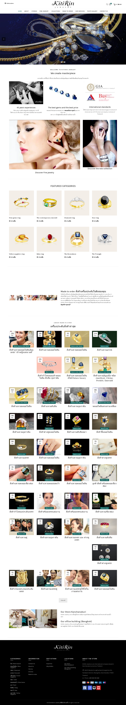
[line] (94, 688)
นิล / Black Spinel (15, 663)
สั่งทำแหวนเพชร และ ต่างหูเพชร (77, 538)
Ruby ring (40, 254)
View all (63, 600)
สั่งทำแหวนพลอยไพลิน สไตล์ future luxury (77, 376)
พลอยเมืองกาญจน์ (70, 110)
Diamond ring (69, 218)
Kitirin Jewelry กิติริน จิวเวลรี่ (59, 702)
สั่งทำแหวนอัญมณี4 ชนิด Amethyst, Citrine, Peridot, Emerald (104, 378)
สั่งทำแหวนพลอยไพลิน (49, 350)
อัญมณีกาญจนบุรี (65, 304)
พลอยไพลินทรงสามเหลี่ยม (104, 406)
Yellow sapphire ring (16, 254)
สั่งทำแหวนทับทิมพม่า (77, 432)
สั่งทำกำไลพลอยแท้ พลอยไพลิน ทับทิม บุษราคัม (49, 376)
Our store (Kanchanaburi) (69, 664)
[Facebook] (85, 688)
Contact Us (104, 11)
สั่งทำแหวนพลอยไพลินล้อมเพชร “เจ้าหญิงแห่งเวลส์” (21, 351)
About (26, 11)
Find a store (10, 3)
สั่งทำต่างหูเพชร (104, 457)
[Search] (106, 4)
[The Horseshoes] (76, 239)
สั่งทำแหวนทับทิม (49, 406)
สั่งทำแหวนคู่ (21, 537)
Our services (80, 11)
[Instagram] (90, 688)
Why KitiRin (49, 666)
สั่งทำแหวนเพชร (21, 457)
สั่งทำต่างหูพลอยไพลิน (49, 432)
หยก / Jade (13, 679)
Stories (34, 11)
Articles (15, 346)
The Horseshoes (70, 254)
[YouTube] (98, 688)
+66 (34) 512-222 (94, 678)
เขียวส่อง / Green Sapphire (15, 676)
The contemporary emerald (47, 218)
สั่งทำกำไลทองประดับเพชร (21, 511)
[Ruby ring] (49, 239)
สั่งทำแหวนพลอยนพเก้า (49, 483)
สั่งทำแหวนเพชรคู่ (49, 589)
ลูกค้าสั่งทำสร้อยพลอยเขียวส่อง (104, 484)
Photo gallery (92, 11)
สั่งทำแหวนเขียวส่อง (104, 511)
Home (20, 11)
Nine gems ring (14, 218)
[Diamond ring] (76, 203)
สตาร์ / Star (13, 690)
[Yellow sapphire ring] (21, 239)
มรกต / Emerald (15, 673)
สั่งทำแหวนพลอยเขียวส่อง (21, 483)
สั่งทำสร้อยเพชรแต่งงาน (49, 511)
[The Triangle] (104, 239)
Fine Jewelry (44, 11)
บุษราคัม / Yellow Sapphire (15, 693)
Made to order (68, 11)
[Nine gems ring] (21, 203)
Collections (55, 11)
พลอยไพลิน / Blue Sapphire (15, 667)
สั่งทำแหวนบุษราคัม (77, 406)
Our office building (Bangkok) (70, 668)
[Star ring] (104, 203)
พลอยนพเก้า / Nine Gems (17, 682)
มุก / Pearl (13, 685)
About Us (31, 666)
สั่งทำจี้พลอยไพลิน (104, 432)
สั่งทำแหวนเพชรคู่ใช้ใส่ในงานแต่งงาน (76, 590)
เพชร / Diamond (15, 670)
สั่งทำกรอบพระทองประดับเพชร (21, 590)
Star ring (95, 218)
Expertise (49, 663)
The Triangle (96, 254)
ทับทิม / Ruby (14, 688)
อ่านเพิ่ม (13, 221)
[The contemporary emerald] (49, 203)
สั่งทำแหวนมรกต (104, 350)
